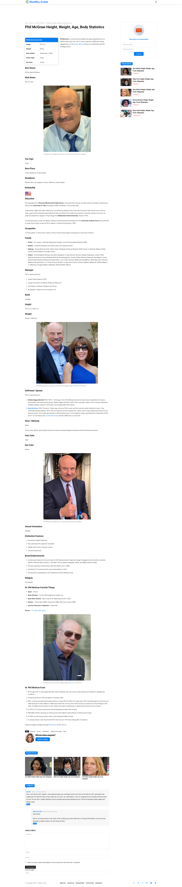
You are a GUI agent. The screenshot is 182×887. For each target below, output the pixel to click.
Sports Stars (136, 115)
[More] (90, 33)
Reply (28, 804)
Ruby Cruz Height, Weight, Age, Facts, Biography (67, 777)
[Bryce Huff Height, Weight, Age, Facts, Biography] (126, 113)
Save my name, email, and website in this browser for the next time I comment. (53, 862)
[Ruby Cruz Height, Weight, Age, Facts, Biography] (67, 766)
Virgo (64, 731)
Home (26, 23)
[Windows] (151, 883)
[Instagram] (138, 883)
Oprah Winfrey (79, 44)
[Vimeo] (146, 883)
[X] (142, 883)
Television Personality (56, 731)
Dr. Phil (39, 731)
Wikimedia (75, 386)
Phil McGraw (45, 731)
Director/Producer (40, 23)
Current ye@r (30, 870)
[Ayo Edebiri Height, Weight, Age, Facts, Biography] (38, 766)
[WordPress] (155, 883)
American (32, 731)
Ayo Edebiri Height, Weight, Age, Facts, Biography (38, 777)
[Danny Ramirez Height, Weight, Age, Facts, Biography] (126, 103)
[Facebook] (134, 883)
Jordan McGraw (51, 416)
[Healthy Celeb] (36, 2)
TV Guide (34, 610)
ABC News (42, 610)
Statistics (31, 23)
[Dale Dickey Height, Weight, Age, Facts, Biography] (95, 766)
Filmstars (28, 774)
